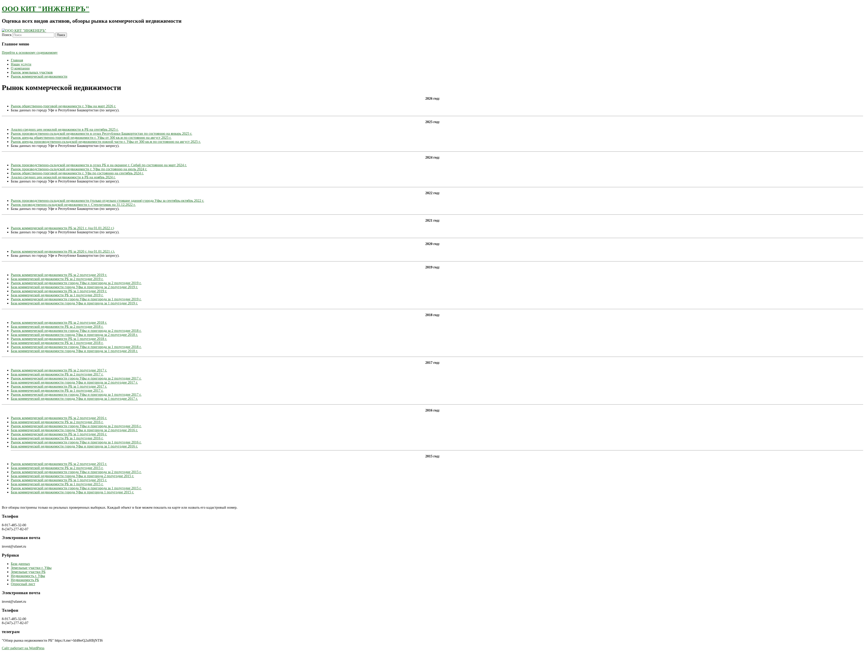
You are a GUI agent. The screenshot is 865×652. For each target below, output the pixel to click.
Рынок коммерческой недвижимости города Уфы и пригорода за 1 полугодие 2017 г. (76, 394)
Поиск (7, 35)
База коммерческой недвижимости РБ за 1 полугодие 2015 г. (57, 484)
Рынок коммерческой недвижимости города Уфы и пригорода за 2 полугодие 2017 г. (76, 378)
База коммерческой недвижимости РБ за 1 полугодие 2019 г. (57, 295)
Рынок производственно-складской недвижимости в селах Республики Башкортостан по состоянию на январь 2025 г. (101, 133)
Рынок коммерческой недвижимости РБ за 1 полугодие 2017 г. (59, 386)
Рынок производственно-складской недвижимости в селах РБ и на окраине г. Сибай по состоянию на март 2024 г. (99, 165)
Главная (17, 60)
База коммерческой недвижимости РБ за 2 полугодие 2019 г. (57, 279)
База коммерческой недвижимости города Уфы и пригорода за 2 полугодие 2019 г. (74, 287)
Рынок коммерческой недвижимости (39, 76)
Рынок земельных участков (32, 72)
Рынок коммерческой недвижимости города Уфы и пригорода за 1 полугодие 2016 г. (76, 442)
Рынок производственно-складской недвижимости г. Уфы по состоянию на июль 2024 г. (79, 169)
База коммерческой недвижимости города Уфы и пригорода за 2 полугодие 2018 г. (74, 335)
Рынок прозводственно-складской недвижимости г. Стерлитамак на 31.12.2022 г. (73, 205)
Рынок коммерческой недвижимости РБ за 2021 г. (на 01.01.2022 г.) (62, 228)
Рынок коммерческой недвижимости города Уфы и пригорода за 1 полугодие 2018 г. (76, 347)
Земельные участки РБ (28, 572)
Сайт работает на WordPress (23, 648)
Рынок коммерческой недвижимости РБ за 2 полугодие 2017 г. (59, 370)
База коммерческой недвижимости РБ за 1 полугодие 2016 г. (57, 438)
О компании (20, 68)
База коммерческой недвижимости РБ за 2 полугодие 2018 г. (57, 326)
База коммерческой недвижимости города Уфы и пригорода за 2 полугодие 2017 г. (74, 382)
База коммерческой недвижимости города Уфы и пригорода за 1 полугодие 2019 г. (74, 303)
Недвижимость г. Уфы (28, 576)
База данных (20, 564)
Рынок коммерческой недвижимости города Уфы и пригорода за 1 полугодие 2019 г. (76, 299)
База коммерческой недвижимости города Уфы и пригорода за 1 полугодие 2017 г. (74, 398)
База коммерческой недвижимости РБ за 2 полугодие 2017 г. (57, 374)
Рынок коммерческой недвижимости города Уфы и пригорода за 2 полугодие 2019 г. (76, 283)
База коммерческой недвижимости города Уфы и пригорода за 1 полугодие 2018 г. (74, 351)
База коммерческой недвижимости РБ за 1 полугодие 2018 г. (57, 343)
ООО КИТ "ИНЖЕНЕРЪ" (45, 9)
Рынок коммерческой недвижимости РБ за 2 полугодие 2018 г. (59, 322)
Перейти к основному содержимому (30, 52)
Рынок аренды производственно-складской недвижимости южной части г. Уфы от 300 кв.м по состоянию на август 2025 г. (106, 142)
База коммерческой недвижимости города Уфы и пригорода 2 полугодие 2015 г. (72, 476)
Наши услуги (21, 64)
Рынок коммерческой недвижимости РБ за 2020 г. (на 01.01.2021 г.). (63, 251)
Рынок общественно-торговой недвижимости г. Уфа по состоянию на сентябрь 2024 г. (77, 173)
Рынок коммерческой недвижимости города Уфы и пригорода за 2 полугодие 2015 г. (76, 472)
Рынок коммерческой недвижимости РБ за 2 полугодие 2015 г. (59, 464)
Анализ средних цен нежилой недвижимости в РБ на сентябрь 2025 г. (64, 129)
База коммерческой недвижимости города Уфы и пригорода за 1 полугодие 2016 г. (74, 446)
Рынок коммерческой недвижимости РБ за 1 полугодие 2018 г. (59, 339)
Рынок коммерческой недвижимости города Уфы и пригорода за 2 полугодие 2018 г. (76, 331)
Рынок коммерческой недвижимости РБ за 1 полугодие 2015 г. (59, 480)
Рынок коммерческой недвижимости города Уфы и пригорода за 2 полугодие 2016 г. (76, 426)
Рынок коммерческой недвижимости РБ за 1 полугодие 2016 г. (59, 434)
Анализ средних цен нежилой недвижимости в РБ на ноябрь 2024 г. (63, 177)
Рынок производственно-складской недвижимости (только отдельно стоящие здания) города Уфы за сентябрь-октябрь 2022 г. (107, 200)
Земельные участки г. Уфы (31, 568)
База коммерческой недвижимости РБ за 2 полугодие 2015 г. (57, 468)
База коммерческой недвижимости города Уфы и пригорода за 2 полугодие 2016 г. (74, 430)
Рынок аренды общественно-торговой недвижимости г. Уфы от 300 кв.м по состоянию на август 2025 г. (91, 137)
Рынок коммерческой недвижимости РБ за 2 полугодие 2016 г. (59, 418)
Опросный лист (23, 584)
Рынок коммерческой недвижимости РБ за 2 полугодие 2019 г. (59, 275)
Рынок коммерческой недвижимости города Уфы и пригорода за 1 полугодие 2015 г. (76, 488)
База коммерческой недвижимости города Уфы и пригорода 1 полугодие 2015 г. (72, 492)
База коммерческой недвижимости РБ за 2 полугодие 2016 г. (57, 422)
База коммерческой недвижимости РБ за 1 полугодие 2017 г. (57, 390)
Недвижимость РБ (25, 580)
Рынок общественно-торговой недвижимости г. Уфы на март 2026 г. (63, 106)
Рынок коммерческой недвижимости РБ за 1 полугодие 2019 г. (59, 291)
